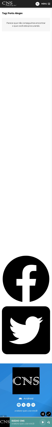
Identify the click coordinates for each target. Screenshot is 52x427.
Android (28, 398)
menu (44, 4)
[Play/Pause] (42, 422)
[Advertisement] (26, 143)
